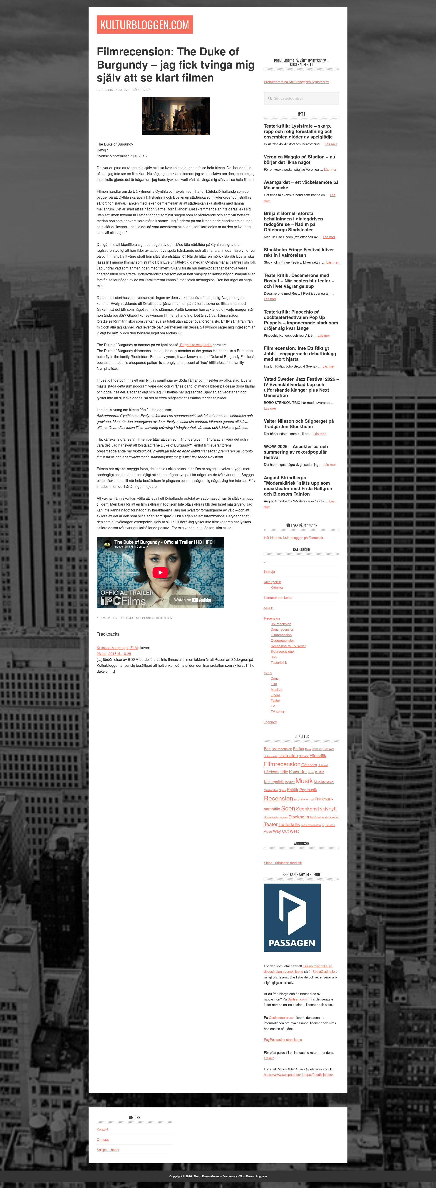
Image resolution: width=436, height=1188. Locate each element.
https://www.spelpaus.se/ (282, 1074)
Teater (275, 700)
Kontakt (102, 1129)
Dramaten (288, 755)
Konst (311, 772)
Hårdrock (271, 771)
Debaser (317, 749)
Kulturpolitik (272, 581)
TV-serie (330, 825)
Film (128, 618)
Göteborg (309, 764)
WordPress (246, 1176)
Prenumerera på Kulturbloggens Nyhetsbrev (296, 81)
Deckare (328, 749)
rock (312, 799)
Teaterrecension (311, 825)
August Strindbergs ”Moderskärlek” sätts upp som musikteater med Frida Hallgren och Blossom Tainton (298, 485)
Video (268, 831)
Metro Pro (200, 1176)
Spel (274, 657)
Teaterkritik (279, 662)
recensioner (301, 799)
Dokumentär (270, 756)
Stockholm (298, 816)
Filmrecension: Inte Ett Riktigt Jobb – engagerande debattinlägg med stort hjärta (300, 353)
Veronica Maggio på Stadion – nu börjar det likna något (299, 159)
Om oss (103, 1139)
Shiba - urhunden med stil (283, 862)
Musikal (276, 689)
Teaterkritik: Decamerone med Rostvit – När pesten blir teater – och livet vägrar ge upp (299, 280)
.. (265, 561)
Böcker (298, 748)
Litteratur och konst (278, 597)
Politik (292, 789)
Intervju (269, 571)
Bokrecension (281, 623)
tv (323, 825)
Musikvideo (271, 790)
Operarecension (283, 640)
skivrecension (271, 817)
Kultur (319, 771)
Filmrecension (143, 618)
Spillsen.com (297, 999)
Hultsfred (323, 765)
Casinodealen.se (281, 1017)
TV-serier (277, 711)
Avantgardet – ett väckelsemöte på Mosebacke (301, 185)
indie (284, 771)
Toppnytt (270, 721)
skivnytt (328, 808)
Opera (275, 694)
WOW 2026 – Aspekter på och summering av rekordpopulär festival (296, 451)
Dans (275, 678)
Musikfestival (324, 781)
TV (273, 706)
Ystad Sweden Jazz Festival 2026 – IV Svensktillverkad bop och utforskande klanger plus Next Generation (301, 386)
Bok (267, 748)
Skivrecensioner (283, 651)
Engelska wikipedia (195, 344)
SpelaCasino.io (323, 971)
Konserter (298, 771)
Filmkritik (318, 755)
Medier (290, 781)
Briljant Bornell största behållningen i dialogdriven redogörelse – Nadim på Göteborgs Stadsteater (293, 221)
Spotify (283, 817)
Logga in (261, 1176)
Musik (268, 607)
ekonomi (304, 756)
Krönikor (277, 587)
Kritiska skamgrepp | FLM (117, 647)
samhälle (272, 809)
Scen (268, 672)
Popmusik (308, 789)
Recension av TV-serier (288, 645)
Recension (164, 618)
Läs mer (331, 143)
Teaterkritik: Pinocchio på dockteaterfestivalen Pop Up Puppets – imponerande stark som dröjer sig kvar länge (301, 319)
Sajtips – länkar (108, 1149)
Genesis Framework (224, 1176)
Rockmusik (324, 799)
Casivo (269, 1057)
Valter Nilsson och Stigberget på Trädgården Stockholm (299, 423)
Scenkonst (307, 808)
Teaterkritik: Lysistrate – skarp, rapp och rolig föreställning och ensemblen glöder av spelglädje (298, 131)
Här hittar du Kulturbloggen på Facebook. (294, 537)
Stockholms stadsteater (324, 817)
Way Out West (286, 831)
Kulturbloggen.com (144, 24)
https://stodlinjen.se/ (318, 1074)
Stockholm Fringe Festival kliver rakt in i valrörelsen (299, 252)
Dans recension (282, 629)
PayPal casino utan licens (283, 1039)
